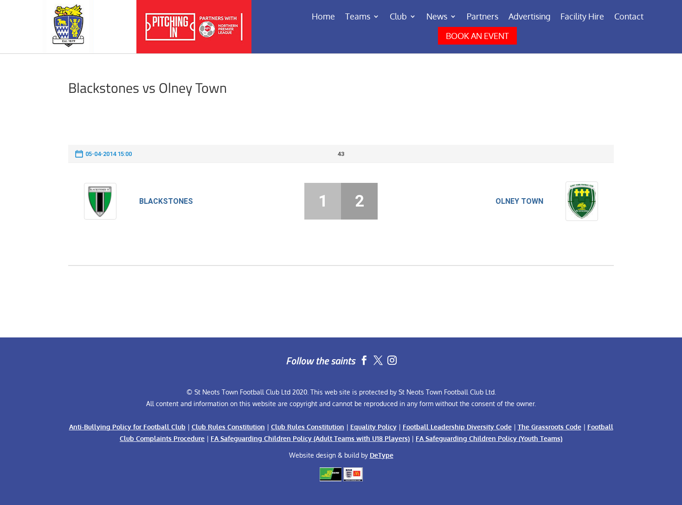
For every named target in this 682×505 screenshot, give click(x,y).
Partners (482, 17)
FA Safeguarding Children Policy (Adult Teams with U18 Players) (310, 438)
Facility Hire (582, 17)
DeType (381, 455)
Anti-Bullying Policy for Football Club (127, 427)
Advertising (529, 17)
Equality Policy (373, 427)
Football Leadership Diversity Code (457, 427)
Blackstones (166, 201)
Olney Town (519, 201)
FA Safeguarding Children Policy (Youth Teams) (489, 438)
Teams (357, 17)
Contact (628, 17)
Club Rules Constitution (228, 427)
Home (323, 17)
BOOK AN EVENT (477, 36)
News (436, 17)
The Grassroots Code (549, 427)
